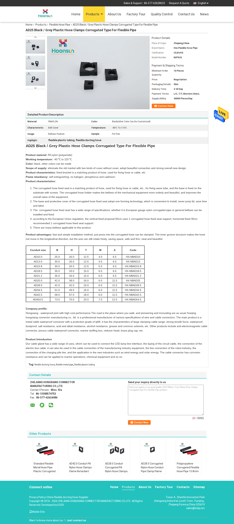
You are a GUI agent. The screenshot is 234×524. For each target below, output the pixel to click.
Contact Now (165, 106)
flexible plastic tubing (84, 364)
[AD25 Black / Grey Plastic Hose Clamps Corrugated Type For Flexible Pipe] (35, 46)
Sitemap (199, 487)
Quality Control (162, 14)
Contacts (183, 487)
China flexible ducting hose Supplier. (68, 497)
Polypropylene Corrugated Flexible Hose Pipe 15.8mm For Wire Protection (188, 469)
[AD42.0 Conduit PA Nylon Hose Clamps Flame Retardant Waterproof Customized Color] (81, 449)
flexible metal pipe (64, 364)
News (204, 14)
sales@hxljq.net (195, 508)
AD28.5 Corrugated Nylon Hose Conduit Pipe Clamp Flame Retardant (152, 469)
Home (75, 14)
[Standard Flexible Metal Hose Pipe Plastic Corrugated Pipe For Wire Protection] (45, 449)
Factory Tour (136, 14)
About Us (114, 14)
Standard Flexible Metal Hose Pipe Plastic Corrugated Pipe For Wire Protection (44, 471)
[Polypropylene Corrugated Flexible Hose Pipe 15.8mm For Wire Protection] (188, 449)
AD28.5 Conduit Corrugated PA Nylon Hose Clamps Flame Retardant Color (116, 471)
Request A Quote (179, 3)
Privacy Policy (37, 497)
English (202, 3)
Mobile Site (38, 511)
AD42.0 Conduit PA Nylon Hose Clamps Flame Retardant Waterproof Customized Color (80, 471)
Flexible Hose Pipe (59, 24)
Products (92, 14)
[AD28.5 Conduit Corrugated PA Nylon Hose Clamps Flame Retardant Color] (117, 449)
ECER (61, 504)
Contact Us (186, 14)
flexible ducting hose (45, 364)
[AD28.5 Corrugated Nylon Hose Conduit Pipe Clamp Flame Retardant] (153, 449)
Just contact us (76, 520)
